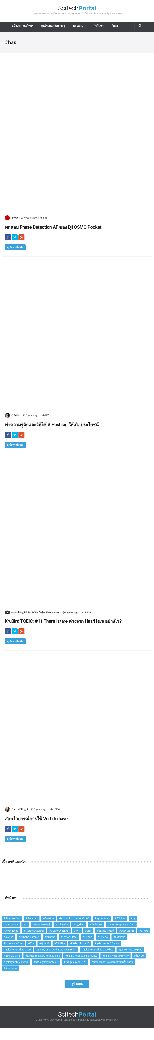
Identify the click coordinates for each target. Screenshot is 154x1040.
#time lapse (10, 968)
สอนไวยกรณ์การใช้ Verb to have (36, 818)
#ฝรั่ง (77, 930)
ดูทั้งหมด (77, 984)
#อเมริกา (8, 937)
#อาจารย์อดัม (126, 930)
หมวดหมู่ (78, 25)
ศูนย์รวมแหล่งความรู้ (53, 25)
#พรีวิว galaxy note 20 (46, 962)
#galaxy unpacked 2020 (17, 949)
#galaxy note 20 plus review (81, 955)
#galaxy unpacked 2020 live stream (56, 949)
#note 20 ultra (12, 955)
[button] (140, 26)
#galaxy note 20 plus (130, 949)
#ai (25, 924)
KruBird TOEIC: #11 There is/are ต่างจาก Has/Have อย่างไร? (63, 621)
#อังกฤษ (143, 930)
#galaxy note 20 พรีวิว (16, 962)
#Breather (31, 918)
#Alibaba (50, 937)
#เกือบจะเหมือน (12, 918)
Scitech (77, 10)
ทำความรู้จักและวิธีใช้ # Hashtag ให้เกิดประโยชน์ (52, 424)
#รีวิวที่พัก (60, 943)
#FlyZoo (87, 937)
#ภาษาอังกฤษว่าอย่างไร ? (121, 924)
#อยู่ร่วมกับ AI (102, 918)
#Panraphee (11, 924)
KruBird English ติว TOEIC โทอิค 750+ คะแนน (33, 612)
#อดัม (88, 930)
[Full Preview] (77, 66)
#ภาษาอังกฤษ (11, 930)
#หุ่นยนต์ (44, 943)
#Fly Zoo (103, 937)
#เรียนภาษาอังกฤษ (34, 930)
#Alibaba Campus (29, 937)
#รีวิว (31, 943)
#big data (78, 924)
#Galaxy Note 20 (79, 943)
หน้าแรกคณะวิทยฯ (22, 25)
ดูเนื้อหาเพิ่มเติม (15, 247)
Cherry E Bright (19, 809)
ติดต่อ (114, 25)
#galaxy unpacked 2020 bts (97, 949)
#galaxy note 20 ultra (107, 943)
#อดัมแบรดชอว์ (105, 930)
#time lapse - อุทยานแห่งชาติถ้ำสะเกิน (112, 962)
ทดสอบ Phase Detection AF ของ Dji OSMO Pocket (53, 227)
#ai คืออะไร (62, 924)
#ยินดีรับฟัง (96, 924)
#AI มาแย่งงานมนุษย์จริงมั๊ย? (74, 918)
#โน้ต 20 (139, 955)
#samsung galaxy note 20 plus (42, 955)
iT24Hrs (15, 415)
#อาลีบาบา (119, 937)
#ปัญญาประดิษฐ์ (41, 924)
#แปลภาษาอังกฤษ (59, 930)
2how (14, 217)
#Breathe (48, 918)
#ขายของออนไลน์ (13, 943)
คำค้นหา (98, 25)
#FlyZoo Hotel (69, 937)
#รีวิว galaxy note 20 (75, 962)
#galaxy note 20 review (115, 955)
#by (133, 918)
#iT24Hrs (120, 918)
